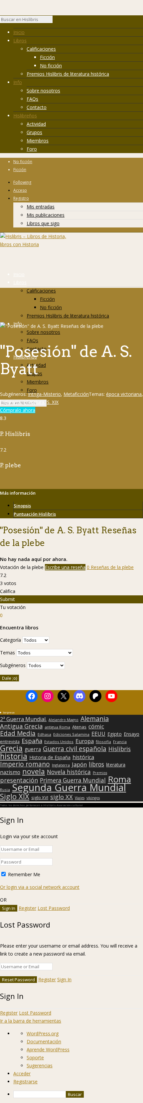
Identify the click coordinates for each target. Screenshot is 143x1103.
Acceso (20, 190)
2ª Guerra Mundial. (23, 719)
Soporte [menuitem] (35, 1057)
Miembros (38, 140)
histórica (83, 757)
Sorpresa (9, 712)
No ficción (51, 65)
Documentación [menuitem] (44, 1041)
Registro (21, 198)
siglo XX (61, 796)
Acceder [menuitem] (22, 1073)
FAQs (32, 99)
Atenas (79, 726)
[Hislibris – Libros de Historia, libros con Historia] (33, 244)
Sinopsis (22, 506)
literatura (115, 764)
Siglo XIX (14, 796)
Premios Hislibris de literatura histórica (68, 74)
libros (96, 764)
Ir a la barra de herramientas (30, 1021)
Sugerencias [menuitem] (40, 1065)
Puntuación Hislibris (35, 514)
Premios (100, 772)
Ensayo (131, 734)
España (32, 740)
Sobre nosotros (43, 90)
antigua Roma (57, 726)
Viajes (79, 797)
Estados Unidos (58, 741)
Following (22, 182)
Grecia (11, 748)
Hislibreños (25, 115)
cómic (96, 726)
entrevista (10, 741)
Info (17, 82)
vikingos (93, 797)
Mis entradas (41, 206)
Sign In (64, 979)
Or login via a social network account (39, 887)
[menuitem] (78, 1094)
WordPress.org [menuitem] (43, 1033)
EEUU (98, 733)
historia (13, 756)
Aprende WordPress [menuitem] (48, 1049)
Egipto (114, 734)
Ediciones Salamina (71, 734)
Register (27, 908)
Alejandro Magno (63, 719)
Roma (119, 779)
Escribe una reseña (65, 567)
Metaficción (76, 394)
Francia (120, 741)
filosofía (103, 741)
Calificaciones (41, 49)
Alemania (94, 718)
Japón (79, 764)
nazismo (10, 772)
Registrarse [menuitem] (25, 1081)
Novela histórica (69, 772)
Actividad (36, 124)
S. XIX (53, 402)
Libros (20, 40)
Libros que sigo (43, 223)
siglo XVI (39, 797)
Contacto (37, 107)
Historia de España (50, 757)
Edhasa (44, 734)
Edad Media (18, 733)
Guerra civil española (74, 748)
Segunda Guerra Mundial (69, 787)
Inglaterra (10, 402)
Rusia (5, 789)
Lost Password (54, 908)
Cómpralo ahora (17, 410)
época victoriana (124, 394)
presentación (19, 780)
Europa (84, 741)
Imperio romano (25, 764)
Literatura (33, 402)
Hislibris (119, 748)
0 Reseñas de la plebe (110, 567)
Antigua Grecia (21, 726)
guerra (33, 749)
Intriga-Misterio (44, 394)
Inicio (19, 32)
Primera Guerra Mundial (73, 780)
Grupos (34, 132)
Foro (32, 149)
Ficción (47, 57)
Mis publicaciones (46, 215)
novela (33, 771)
